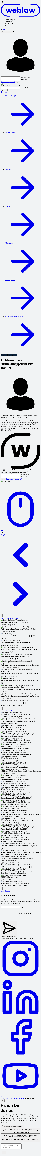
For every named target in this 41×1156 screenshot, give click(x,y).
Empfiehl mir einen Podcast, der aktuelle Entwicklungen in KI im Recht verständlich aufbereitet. (21, 1135)
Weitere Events (6, 711)
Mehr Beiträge (5, 891)
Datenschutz (17, 1098)
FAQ (23, 1098)
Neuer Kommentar (25, 913)
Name (23, 907)
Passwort (24, 80)
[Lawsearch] (7, 90)
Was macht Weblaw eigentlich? (13, 1126)
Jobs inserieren (14, 618)
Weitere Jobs (5, 618)
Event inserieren (16, 711)
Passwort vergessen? (8, 82)
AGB (3, 1098)
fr (3, 29)
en (5, 29)
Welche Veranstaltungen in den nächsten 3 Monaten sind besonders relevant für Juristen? (21, 1140)
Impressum (8, 1098)
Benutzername (25, 77)
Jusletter (5, 92)
